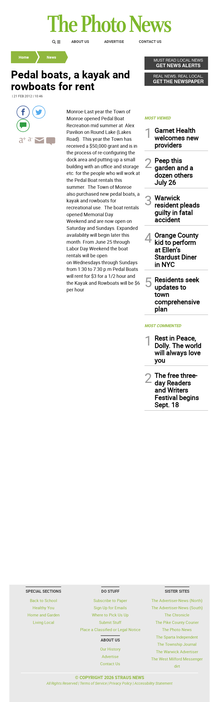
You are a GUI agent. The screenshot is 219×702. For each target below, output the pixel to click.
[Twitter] (38, 112)
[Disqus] (76, 368)
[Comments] (23, 125)
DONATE (195, 6)
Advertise (114, 41)
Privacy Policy (120, 683)
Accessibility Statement (153, 683)
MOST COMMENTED (162, 325)
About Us (80, 41)
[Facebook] (23, 112)
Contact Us (150, 41)
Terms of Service (93, 683)
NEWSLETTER (165, 6)
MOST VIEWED (157, 118)
